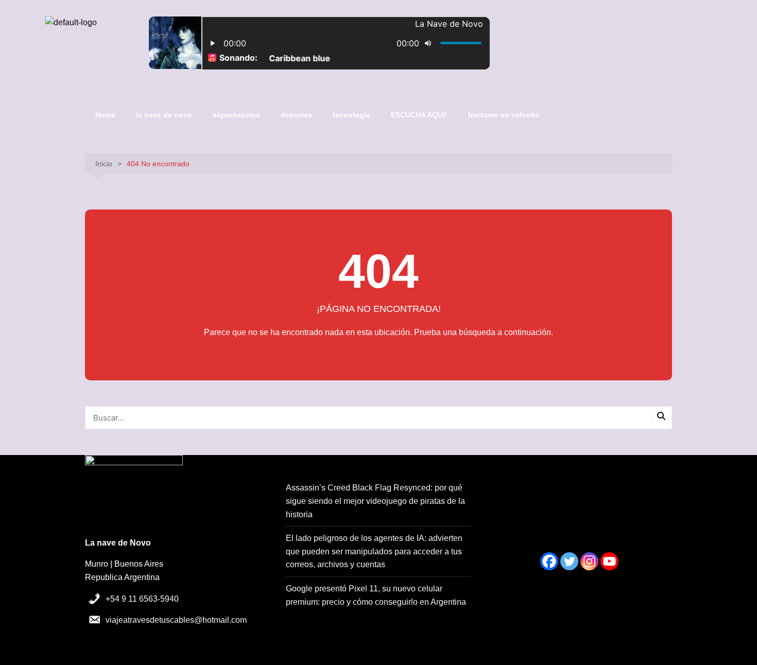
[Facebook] (549, 561)
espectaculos (236, 115)
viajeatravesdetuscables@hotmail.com (176, 620)
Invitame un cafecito (504, 115)
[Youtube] (609, 561)
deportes (296, 115)
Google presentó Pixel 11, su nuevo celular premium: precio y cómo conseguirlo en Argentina (376, 595)
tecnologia (351, 115)
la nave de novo (164, 115)
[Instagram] (589, 561)
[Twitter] (569, 561)
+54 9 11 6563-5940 (142, 598)
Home (105, 115)
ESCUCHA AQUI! (419, 115)
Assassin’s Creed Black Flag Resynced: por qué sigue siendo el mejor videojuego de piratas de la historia (375, 500)
